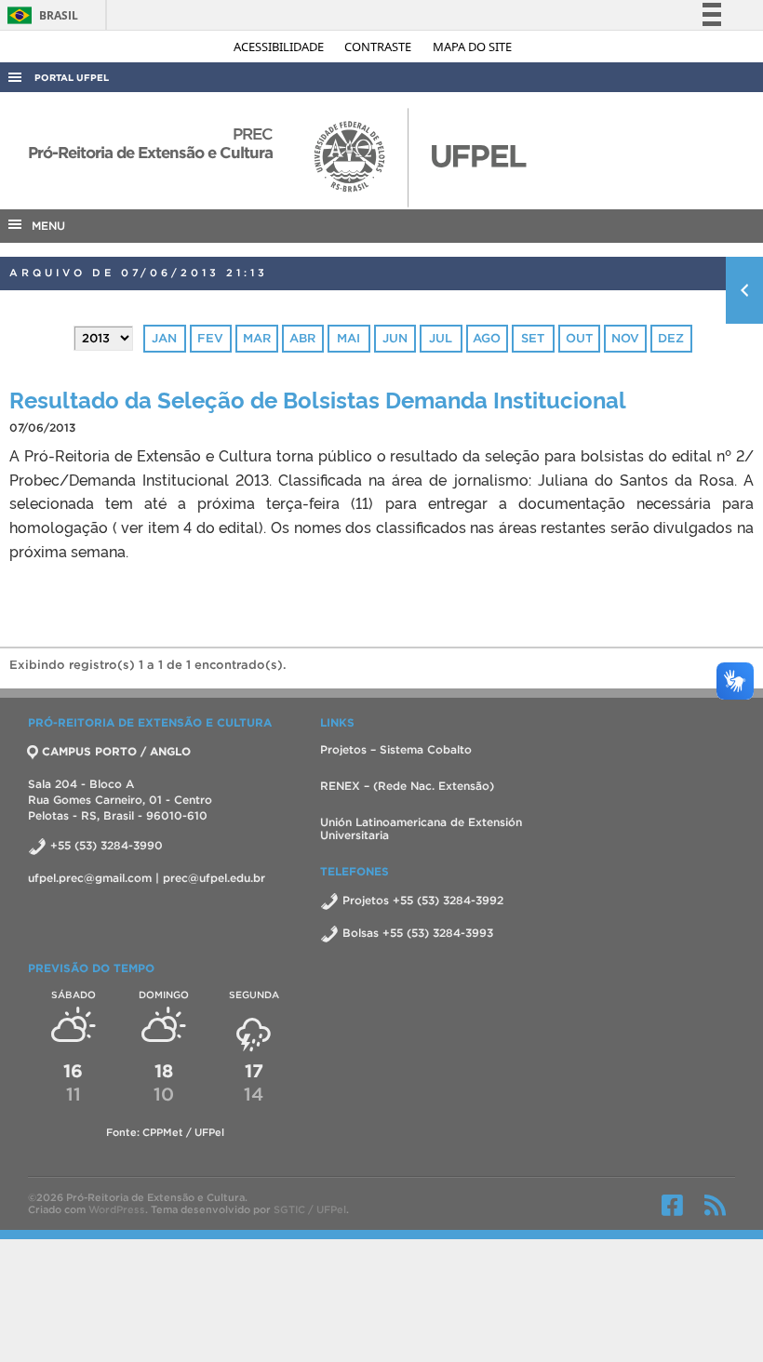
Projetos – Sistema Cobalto (396, 749)
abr (302, 338)
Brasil (39, 15)
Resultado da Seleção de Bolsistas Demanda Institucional (317, 398)
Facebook (672, 1205)
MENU (44, 226)
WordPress (116, 1209)
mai (348, 338)
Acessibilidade (280, 46)
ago (487, 338)
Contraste (379, 46)
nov (625, 338)
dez (671, 338)
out (579, 338)
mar (257, 338)
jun (395, 338)
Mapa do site (472, 46)
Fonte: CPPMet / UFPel (165, 1132)
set (532, 338)
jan (164, 338)
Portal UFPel (71, 78)
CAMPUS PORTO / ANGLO (116, 751)
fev (210, 338)
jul (440, 338)
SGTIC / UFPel (310, 1209)
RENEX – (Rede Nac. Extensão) (407, 786)
